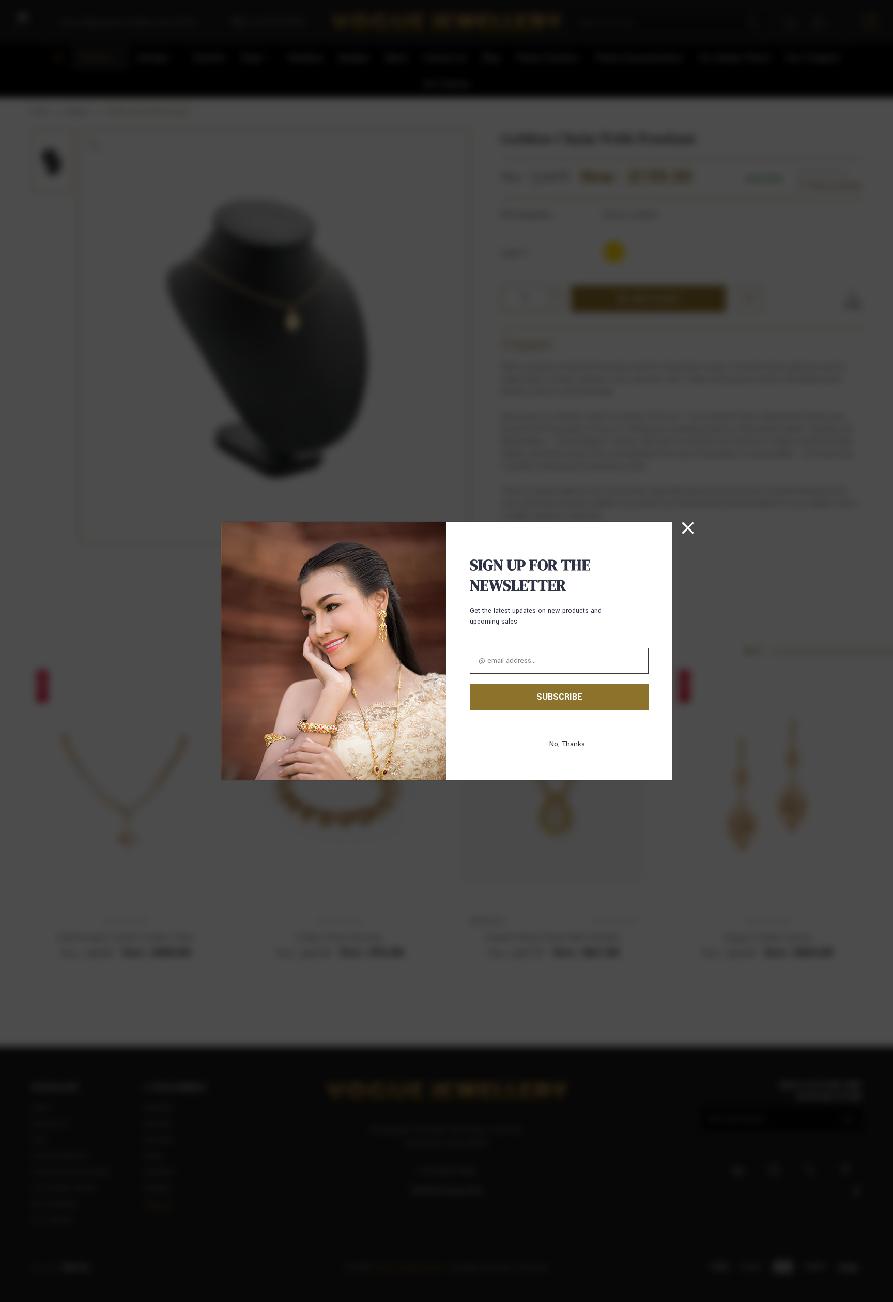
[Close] (688, 528)
